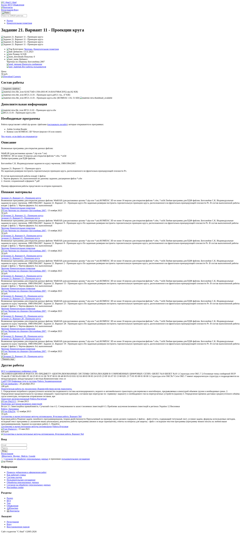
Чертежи (28, 49)
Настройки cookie (15, 487)
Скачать (17, 76)
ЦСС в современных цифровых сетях (19, 371)
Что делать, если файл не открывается (19, 136)
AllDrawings (12, 508)
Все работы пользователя (33, 67)
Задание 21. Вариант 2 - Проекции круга (20, 258)
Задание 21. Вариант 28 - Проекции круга (21, 318)
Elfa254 (12, 411)
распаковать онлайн (57, 124)
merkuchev (13, 384)
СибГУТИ (6, 381)
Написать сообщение (31, 64)
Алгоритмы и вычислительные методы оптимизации (26, 426)
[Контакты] (7, 7)
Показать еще (8, 359)
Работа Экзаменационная (49, 381)
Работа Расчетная (38, 399)
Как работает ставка (16, 475)
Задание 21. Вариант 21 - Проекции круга (21, 198)
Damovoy (12, 429)
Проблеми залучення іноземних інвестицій (21, 404)
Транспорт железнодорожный (15, 399)
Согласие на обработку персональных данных (29, 485)
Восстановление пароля (18, 527)
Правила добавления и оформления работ (26, 472)
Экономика (13, 409)
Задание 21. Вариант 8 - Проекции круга (20, 238)
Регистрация (7, 10)
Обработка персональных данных (23, 482)
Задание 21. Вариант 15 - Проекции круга (21, 278)
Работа (4, 409)
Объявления (18, 5)
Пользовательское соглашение (21, 480)
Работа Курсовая (60, 426)
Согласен (8, 459)
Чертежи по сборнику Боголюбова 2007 (27, 210)
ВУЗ (10, 5)
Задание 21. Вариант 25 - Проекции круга (21, 298)
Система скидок (14, 477)
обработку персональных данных (32, 459)
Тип (9, 503)
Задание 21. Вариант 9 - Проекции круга (20, 218)
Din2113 (12, 401)
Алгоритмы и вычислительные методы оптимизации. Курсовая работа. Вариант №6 (41, 416)
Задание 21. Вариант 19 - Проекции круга (21, 339)
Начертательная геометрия (19, 23)
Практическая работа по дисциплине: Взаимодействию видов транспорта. (36, 389)
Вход (16, 10)
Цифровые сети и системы (24, 381)
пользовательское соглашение (76, 459)
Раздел (4, 5)
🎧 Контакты (13, 511)
